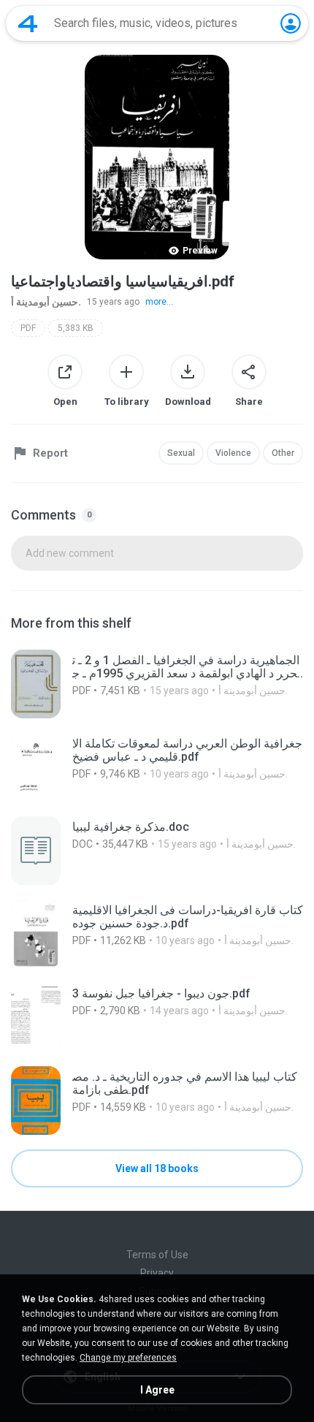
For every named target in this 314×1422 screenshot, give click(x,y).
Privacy (157, 1273)
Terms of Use (157, 1255)
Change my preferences (128, 1358)
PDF (28, 328)
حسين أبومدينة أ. (46, 302)
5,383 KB (75, 328)
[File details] (157, 684)
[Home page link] (28, 23)
